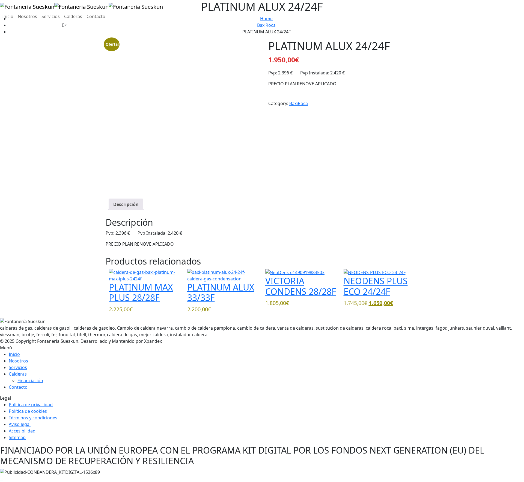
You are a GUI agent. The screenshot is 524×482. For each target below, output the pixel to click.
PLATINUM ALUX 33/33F (220, 292)
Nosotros (27, 16)
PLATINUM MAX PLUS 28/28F (141, 292)
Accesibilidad (22, 431)
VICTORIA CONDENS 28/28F (300, 286)
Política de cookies (28, 411)
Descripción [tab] (126, 204)
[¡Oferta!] (375, 272)
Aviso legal (20, 424)
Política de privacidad (31, 405)
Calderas (73, 16)
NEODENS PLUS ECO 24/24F (376, 286)
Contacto (96, 16)
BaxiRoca (298, 103)
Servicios (50, 16)
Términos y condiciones (33, 418)
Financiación (30, 381)
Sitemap (17, 437)
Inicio (7, 16)
